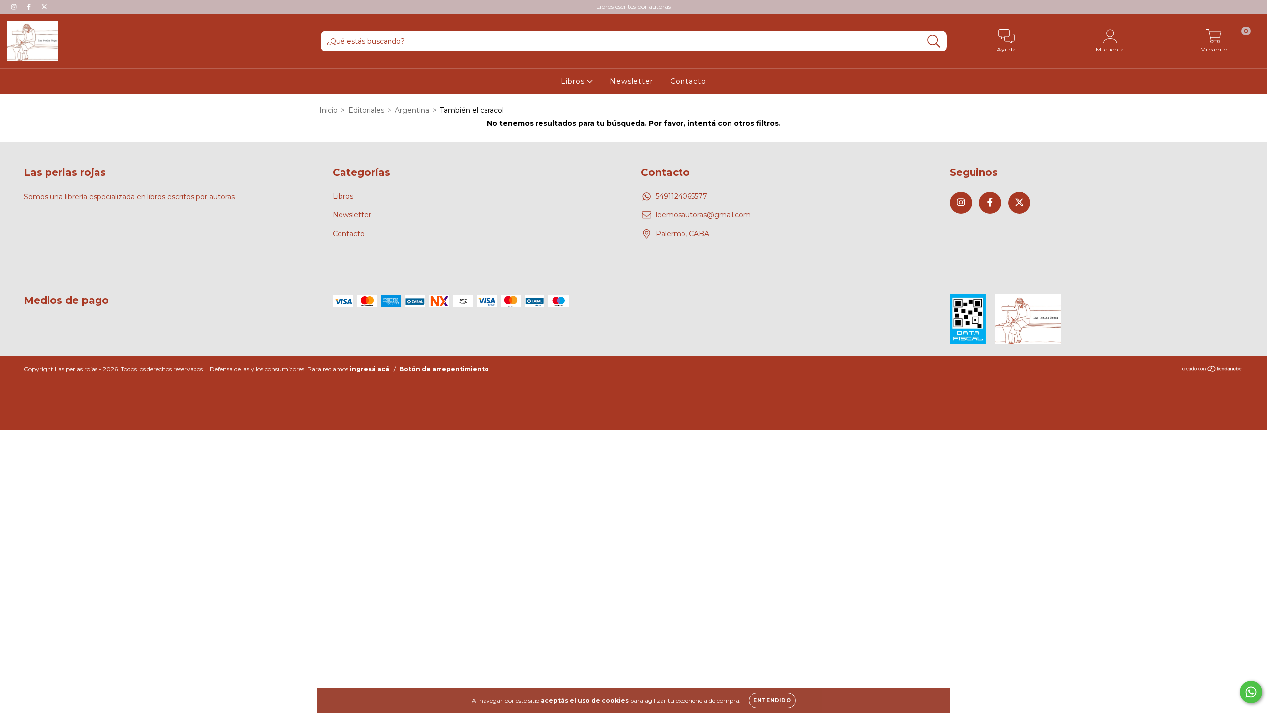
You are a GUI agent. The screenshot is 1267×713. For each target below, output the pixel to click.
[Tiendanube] (1212, 369)
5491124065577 (681, 196)
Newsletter (631, 81)
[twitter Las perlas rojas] (44, 6)
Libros (574, 81)
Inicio (328, 110)
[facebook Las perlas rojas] (29, 6)
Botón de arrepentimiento (444, 369)
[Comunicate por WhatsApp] (1251, 692)
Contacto (688, 81)
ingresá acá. (370, 369)
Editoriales (366, 110)
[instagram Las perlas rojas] (14, 6)
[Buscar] (934, 41)
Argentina (412, 110)
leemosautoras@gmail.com (703, 214)
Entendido (772, 700)
